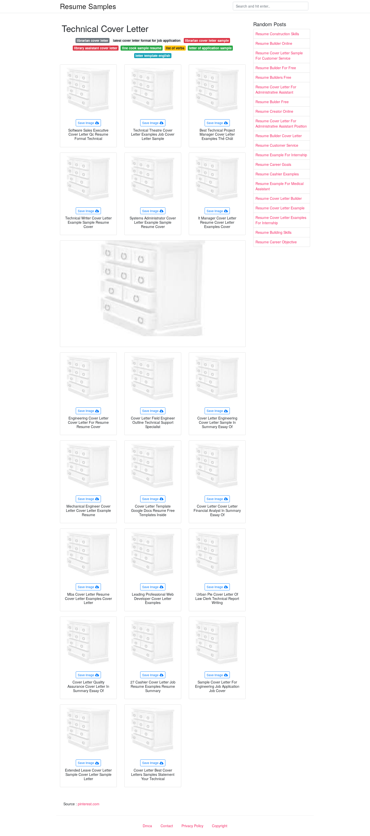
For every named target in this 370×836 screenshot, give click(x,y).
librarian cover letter (92, 40)
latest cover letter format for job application (146, 40)
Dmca (147, 825)
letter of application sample (210, 48)
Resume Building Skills (273, 232)
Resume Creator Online (274, 111)
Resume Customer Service (276, 145)
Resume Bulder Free (272, 101)
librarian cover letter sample (207, 40)
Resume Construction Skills (277, 33)
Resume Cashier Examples (277, 173)
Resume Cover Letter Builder (278, 198)
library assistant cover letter (95, 48)
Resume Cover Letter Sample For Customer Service (279, 55)
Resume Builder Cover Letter (278, 135)
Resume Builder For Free (275, 67)
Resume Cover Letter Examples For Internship (280, 220)
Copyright (219, 825)
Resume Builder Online (273, 43)
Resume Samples (88, 6)
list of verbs (175, 48)
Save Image (86, 123)
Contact (167, 825)
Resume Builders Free (273, 77)
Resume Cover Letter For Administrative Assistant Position (281, 123)
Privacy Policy (192, 825)
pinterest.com (88, 803)
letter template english (152, 55)
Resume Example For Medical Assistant (279, 186)
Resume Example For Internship (281, 154)
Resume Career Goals (273, 164)
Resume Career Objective (276, 241)
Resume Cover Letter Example (280, 207)
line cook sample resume (141, 48)
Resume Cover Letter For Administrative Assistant (275, 89)
